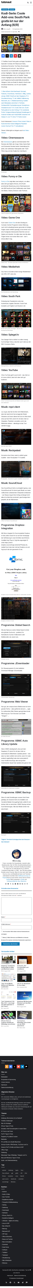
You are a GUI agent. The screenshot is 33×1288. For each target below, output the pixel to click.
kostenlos (10, 1176)
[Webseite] (6, 884)
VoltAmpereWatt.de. (12, 881)
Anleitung (10, 1170)
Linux (16, 1176)
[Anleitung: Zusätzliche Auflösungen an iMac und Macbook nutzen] (8, 960)
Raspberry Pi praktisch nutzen (9, 1136)
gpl (12, 1173)
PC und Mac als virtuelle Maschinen (11, 1142)
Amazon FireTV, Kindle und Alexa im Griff (12, 1147)
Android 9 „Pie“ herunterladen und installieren (22, 967)
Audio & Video (6, 1194)
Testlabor (4, 1252)
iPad (26, 1173)
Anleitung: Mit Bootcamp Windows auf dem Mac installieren (24, 1003)
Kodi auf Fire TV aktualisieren (15, 126)
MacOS (22, 1176)
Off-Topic (5, 1234)
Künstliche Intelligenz (8, 1218)
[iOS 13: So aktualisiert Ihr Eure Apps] (24, 978)
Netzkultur (4, 1139)
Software (12, 9)
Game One (12, 222)
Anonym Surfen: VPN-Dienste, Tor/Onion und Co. (14, 1144)
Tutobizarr (5, 1255)
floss (22, 1170)
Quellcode (13, 1179)
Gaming (4, 1205)
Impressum (4, 1085)
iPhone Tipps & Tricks (7, 1126)
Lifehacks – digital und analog (10, 1220)
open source (5, 1179)
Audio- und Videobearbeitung (9, 1160)
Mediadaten (4, 1077)
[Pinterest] (15, 56)
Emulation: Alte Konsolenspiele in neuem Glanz (13, 1128)
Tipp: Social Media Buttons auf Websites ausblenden (7, 985)
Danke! (8, 879)
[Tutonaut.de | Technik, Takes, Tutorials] (6, 2)
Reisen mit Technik (7, 1239)
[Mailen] (19, 56)
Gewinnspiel (5, 1210)
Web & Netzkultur (7, 1260)
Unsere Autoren (5, 1082)
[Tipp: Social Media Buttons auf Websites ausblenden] (8, 978)
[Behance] (22, 884)
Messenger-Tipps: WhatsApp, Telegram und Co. (14, 1155)
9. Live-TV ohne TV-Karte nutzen (16, 117)
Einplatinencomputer (7, 1199)
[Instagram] (25, 884)
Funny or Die (5, 181)
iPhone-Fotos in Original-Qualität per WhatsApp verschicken (8, 1022)
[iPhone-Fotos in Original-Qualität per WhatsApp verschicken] (8, 1015)
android (4, 1170)
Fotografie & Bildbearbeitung (10, 1202)
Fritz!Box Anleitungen (7, 1120)
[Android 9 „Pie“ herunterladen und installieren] (24, 960)
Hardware (5, 1212)
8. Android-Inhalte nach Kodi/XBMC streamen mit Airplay (16, 114)
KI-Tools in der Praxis (7, 1131)
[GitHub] (27, 884)
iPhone (4, 1176)
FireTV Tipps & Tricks (7, 1134)
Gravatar (7, 931)
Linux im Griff (5, 1223)
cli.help (22, 879)
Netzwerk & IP (6, 1231)
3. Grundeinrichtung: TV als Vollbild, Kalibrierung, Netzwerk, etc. (15, 98)
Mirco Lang (6, 29)
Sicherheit (5, 1244)
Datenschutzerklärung (7, 1087)
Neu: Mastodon (22, 881)
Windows (13, 1181)
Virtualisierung (6, 1257)
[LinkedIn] (11, 56)
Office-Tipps (4, 1150)
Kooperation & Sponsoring (8, 1079)
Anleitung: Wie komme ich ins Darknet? (11, 1118)
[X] (7, 56)
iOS (21, 1173)
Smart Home (5, 1247)
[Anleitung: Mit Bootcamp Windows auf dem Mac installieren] (24, 995)
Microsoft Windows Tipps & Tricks (10, 1157)
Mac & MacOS (6, 1226)
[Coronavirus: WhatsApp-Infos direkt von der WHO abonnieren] (24, 1015)
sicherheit (21, 1179)
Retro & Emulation (7, 1242)
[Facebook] (3, 56)
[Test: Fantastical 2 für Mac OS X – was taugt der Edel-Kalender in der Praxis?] (8, 995)
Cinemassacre (8, 142)
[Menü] (31, 3)
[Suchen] (28, 3)
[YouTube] (18, 884)
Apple (16, 1170)
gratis (16, 1173)
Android (4, 1191)
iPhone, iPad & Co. (7, 1215)
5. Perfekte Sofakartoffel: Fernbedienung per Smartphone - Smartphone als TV (15, 105)
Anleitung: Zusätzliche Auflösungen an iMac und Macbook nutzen (8, 967)
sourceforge (5, 1181)
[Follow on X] (9, 29)
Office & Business (7, 1236)
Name (3, 917)
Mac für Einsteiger (6, 1123)
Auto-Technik (6, 1197)
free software (5, 1173)
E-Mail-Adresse (6, 924)
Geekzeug (4, 9)
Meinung (4, 1228)
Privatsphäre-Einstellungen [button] (16, 1278)
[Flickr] (15, 884)
